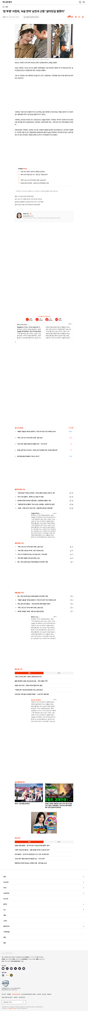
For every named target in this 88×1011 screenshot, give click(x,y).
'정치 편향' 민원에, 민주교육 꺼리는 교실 (29, 558)
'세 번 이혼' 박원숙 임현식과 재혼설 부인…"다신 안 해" (32, 444)
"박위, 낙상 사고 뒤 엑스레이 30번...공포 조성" (33, 180)
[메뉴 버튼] (83, 2)
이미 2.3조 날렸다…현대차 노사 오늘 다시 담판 (30, 497)
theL (5, 888)
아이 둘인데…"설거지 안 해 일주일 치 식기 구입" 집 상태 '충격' (32, 854)
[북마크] (83, 17)
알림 (4, 943)
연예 (7, 7)
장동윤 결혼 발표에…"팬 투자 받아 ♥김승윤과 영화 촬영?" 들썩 (32, 845)
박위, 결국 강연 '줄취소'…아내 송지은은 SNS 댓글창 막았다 (34, 604)
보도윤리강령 (22, 997)
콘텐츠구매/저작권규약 (7, 997)
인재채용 (9, 994)
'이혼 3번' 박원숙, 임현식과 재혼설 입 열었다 (32, 171)
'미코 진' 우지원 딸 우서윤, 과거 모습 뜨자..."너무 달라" (32, 554)
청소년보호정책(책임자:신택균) (28, 994)
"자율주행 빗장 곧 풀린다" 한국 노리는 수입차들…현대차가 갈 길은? (36, 504)
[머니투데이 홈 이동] (7, 953)
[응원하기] (31, 214)
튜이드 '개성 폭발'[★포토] (22, 803)
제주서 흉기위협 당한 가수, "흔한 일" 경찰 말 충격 (34, 174)
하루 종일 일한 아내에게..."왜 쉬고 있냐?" (28, 456)
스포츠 (5, 921)
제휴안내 (49, 994)
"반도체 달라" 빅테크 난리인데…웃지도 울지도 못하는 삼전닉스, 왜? (36, 493)
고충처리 (15, 997)
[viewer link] (70, 55)
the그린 (5, 899)
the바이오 (6, 893)
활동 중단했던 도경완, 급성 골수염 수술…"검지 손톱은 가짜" (31, 681)
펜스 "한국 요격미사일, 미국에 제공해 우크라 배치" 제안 (33, 562)
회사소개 (4, 994)
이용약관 (39, 994)
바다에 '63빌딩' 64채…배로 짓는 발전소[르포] (31, 611)
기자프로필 (6, 932)
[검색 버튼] (80, 2)
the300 (6, 882)
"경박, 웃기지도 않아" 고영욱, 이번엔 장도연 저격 (28, 677)
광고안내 (44, 994)
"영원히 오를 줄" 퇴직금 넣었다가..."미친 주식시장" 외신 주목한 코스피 (36, 431)
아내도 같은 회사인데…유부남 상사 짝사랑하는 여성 (34, 183)
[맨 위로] (84, 1004)
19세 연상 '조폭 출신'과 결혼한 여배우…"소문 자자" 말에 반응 (32, 694)
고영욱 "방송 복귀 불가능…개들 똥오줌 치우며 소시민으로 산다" (32, 850)
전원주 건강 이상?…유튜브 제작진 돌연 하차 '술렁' (29, 685)
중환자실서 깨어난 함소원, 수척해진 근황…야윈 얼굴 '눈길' (31, 863)
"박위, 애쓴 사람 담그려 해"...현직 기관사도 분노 (31, 550)
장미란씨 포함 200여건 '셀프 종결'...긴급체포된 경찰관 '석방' (34, 500)
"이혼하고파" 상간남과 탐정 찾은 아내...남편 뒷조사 (29, 690)
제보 (4, 937)
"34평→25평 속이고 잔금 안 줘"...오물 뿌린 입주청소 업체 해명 (35, 508)
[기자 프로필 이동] (19, 216)
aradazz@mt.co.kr (28, 216)
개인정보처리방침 (16, 994)
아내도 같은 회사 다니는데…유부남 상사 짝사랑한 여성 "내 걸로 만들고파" (37, 450)
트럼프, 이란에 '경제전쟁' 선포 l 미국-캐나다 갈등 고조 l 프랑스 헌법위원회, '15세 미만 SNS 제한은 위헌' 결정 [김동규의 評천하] (58, 805)
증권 (4, 876)
